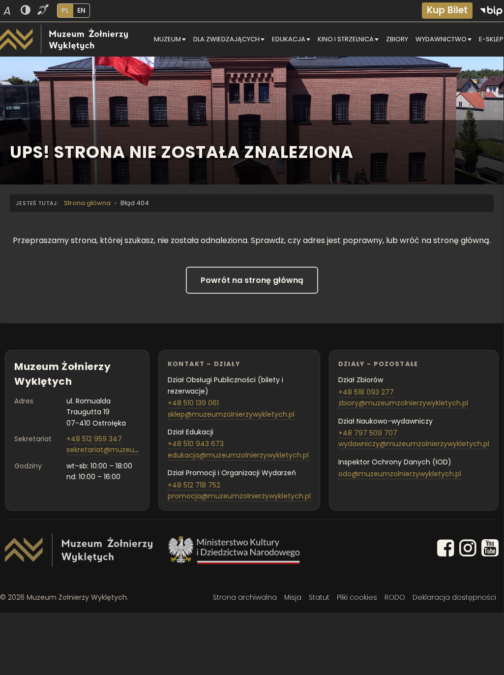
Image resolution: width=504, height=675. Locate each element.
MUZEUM (167, 39)
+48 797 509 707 (367, 433)
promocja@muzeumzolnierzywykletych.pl (239, 496)
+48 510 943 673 (196, 444)
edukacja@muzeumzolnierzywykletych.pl (238, 455)
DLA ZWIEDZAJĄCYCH (226, 39)
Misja (292, 597)
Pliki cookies (357, 597)
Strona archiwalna (245, 597)
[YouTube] (490, 550)
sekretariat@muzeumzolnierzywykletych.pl (139, 450)
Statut (319, 597)
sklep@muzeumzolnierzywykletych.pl (231, 414)
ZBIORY (397, 39)
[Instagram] (467, 550)
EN (81, 10)
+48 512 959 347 (94, 439)
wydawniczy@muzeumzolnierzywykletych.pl (413, 444)
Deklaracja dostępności (454, 597)
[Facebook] (445, 550)
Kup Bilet (447, 10)
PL (65, 10)
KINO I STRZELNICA (346, 39)
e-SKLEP (491, 39)
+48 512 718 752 (194, 485)
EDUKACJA (288, 39)
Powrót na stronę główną (252, 280)
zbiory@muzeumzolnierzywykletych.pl (403, 403)
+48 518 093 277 (366, 392)
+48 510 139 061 (193, 403)
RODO (395, 597)
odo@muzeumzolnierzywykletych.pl (399, 474)
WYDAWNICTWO (441, 39)
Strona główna (87, 203)
